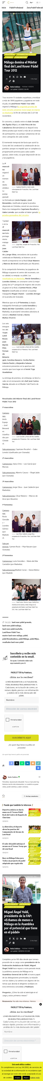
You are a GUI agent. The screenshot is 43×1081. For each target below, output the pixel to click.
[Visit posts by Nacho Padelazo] (4, 777)
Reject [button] (26, 1078)
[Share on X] (13, 77)
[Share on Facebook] (10, 77)
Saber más (35, 1077)
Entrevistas (25, 904)
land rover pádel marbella (12, 629)
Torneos (8, 57)
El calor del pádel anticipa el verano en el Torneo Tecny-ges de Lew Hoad (14, 846)
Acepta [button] (17, 1078)
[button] (4, 2)
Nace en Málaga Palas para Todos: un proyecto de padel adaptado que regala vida (13, 860)
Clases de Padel (33, 855)
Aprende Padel (33, 851)
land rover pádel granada (21, 622)
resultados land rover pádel (13, 642)
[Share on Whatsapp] (17, 77)
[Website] (39, 777)
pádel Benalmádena (10, 639)
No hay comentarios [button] (32, 796)
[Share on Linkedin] (21, 77)
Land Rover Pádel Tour (11, 632)
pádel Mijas (34, 639)
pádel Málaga (24, 639)
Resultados (10, 54)
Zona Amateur (20, 57)
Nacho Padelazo (15, 87)
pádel (25, 636)
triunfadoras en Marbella (13, 278)
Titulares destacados (26, 54)
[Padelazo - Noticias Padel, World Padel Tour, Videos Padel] (10, 2)
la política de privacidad (26, 746)
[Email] (24, 77)
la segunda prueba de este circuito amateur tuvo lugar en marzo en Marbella (21, 109)
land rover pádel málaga (11, 626)
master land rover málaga (12, 636)
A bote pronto (11, 904)
